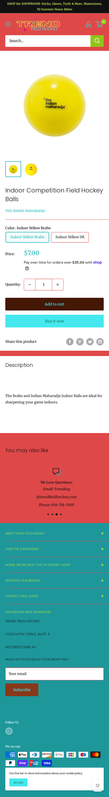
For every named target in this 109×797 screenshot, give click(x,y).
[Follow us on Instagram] (9, 731)
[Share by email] (100, 341)
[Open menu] (8, 24)
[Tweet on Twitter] (90, 341)
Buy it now (54, 321)
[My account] (88, 24)
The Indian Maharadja (25, 211)
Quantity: (13, 284)
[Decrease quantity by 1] (29, 284)
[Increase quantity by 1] (57, 284)
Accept (18, 782)
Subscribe (21, 689)
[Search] (97, 41)
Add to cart (55, 304)
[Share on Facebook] (70, 341)
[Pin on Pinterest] (80, 341)
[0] (99, 24)
